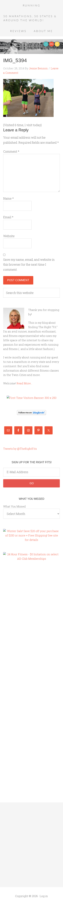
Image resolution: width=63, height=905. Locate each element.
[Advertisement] (16, 621)
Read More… (24, 383)
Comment (11, 151)
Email (8, 217)
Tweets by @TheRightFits (20, 448)
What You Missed (14, 506)
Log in (44, 896)
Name (8, 198)
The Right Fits (31, 46)
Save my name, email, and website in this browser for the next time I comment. (29, 265)
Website (9, 236)
